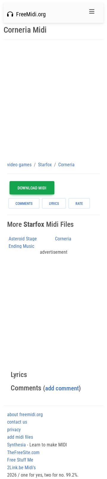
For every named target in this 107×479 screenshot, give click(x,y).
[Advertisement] (53, 100)
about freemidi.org (25, 414)
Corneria (63, 239)
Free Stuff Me (20, 460)
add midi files (20, 437)
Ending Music (21, 246)
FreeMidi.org (29, 14)
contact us (17, 422)
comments (23, 204)
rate (79, 204)
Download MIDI (32, 188)
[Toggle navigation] (92, 13)
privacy (14, 429)
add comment (62, 388)
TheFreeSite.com (23, 452)
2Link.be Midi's (21, 467)
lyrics (54, 204)
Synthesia (16, 445)
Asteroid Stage (23, 239)
